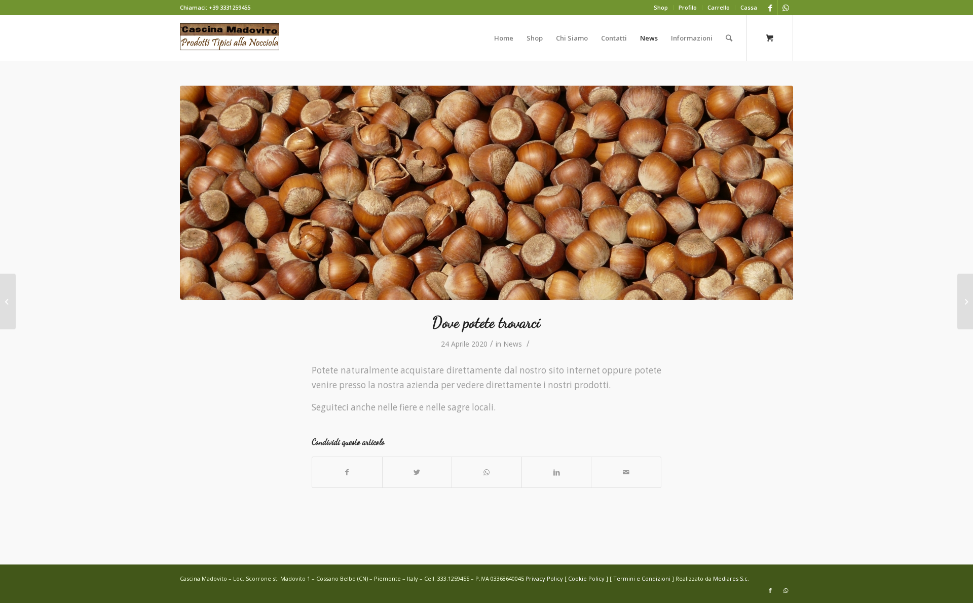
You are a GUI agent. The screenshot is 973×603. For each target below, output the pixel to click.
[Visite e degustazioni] (965, 301)
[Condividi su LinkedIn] (556, 472)
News (512, 344)
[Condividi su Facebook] (347, 472)
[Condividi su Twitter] (417, 472)
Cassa (748, 7)
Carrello (718, 7)
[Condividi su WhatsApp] (486, 472)
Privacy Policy (544, 578)
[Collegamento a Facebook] (770, 7)
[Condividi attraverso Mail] (626, 472)
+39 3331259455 (229, 7)
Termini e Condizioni (641, 578)
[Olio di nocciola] (8, 301)
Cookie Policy (586, 578)
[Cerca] (729, 38)
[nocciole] (486, 193)
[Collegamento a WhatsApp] (785, 7)
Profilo (688, 7)
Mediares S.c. (731, 578)
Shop (661, 7)
